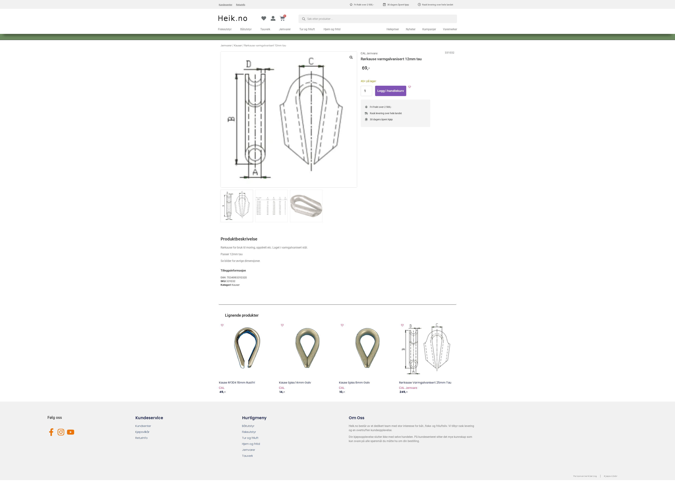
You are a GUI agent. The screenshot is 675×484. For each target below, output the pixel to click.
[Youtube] (70, 432)
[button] (351, 57)
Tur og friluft (307, 29)
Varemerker (450, 29)
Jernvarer (285, 29)
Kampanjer (429, 29)
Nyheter (410, 29)
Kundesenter (225, 4)
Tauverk (265, 29)
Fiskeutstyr (225, 29)
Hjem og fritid (332, 29)
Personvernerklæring (585, 476)
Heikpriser (393, 29)
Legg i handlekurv (390, 91)
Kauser (238, 45)
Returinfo (240, 4)
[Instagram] (61, 432)
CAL (221, 388)
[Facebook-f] (51, 432)
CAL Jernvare (369, 53)
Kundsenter (143, 426)
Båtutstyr (246, 29)
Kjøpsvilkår (142, 432)
